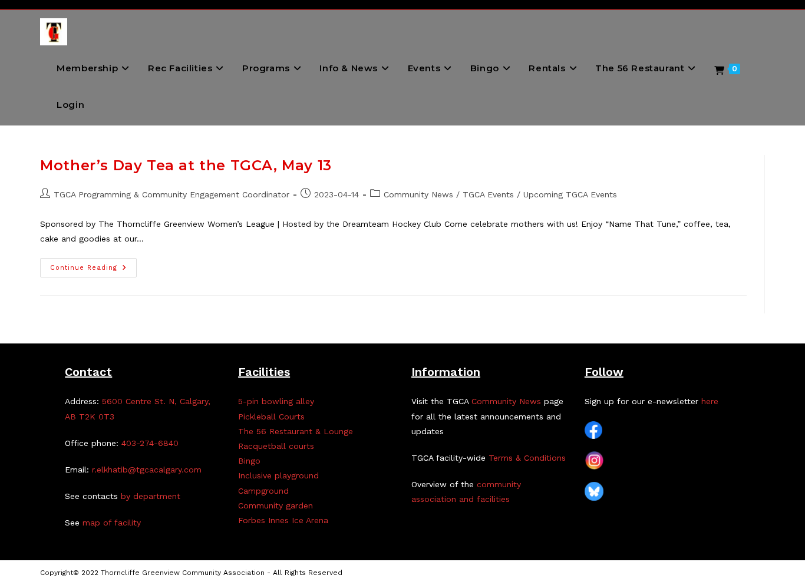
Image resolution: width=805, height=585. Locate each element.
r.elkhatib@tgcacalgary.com (147, 469)
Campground (263, 490)
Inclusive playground (278, 475)
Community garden (275, 505)
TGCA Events (488, 194)
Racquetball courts (276, 446)
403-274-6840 (150, 443)
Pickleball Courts (271, 416)
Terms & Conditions (527, 457)
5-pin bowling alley (276, 401)
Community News (418, 194)
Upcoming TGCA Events (570, 194)
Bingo (249, 460)
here (709, 401)
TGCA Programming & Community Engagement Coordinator (171, 194)
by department (150, 496)
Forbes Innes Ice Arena (283, 520)
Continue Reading (93, 270)
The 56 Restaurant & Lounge (295, 431)
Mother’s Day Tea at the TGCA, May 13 (186, 165)
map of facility (112, 522)
